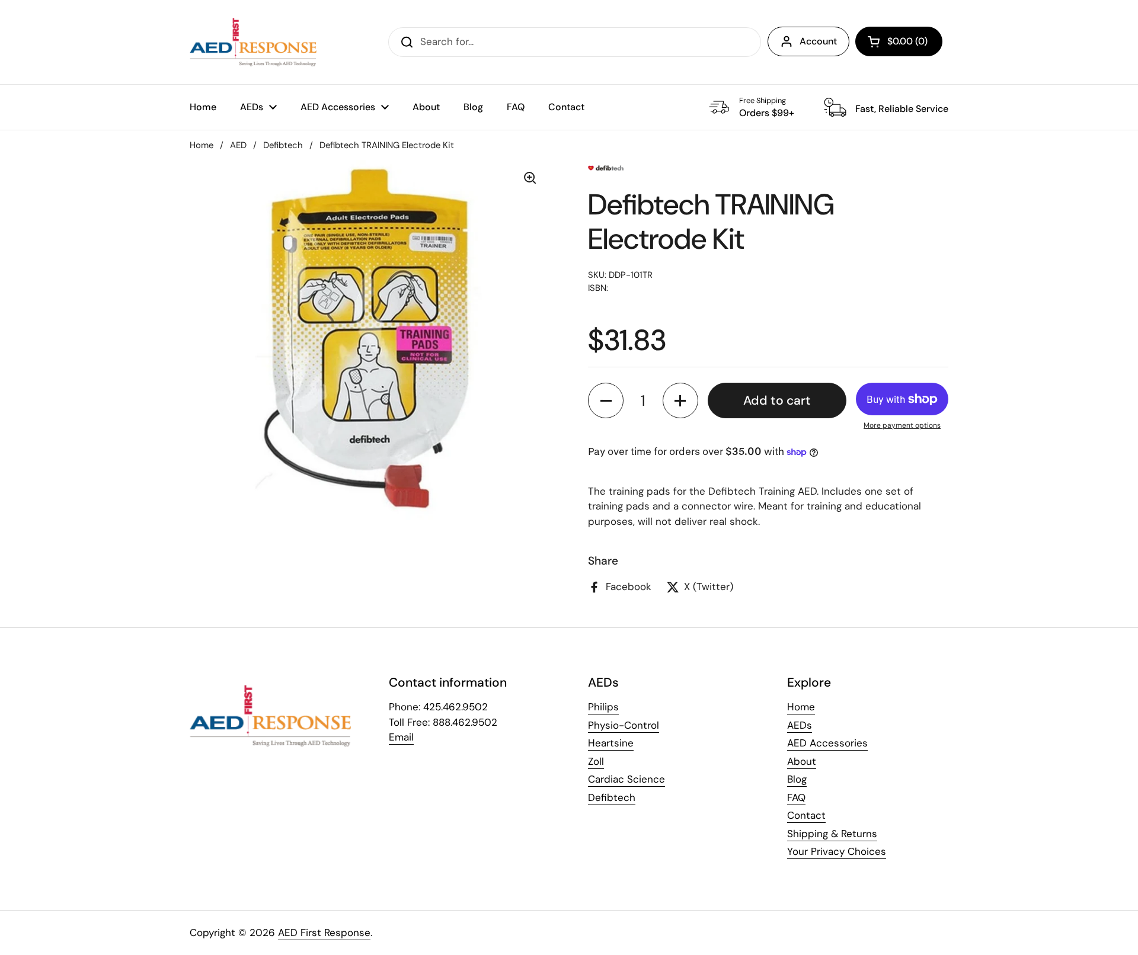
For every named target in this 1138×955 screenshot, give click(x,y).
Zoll (596, 761)
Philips (603, 706)
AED (238, 145)
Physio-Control (623, 725)
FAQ (796, 797)
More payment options (902, 425)
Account (818, 41)
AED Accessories (827, 742)
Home (201, 145)
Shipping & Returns (832, 833)
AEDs (799, 725)
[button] (898, 41)
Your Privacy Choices (836, 851)
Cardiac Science (626, 779)
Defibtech (283, 145)
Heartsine (611, 742)
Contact (806, 815)
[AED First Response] (253, 42)
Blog (797, 779)
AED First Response (324, 932)
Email (401, 737)
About (801, 761)
